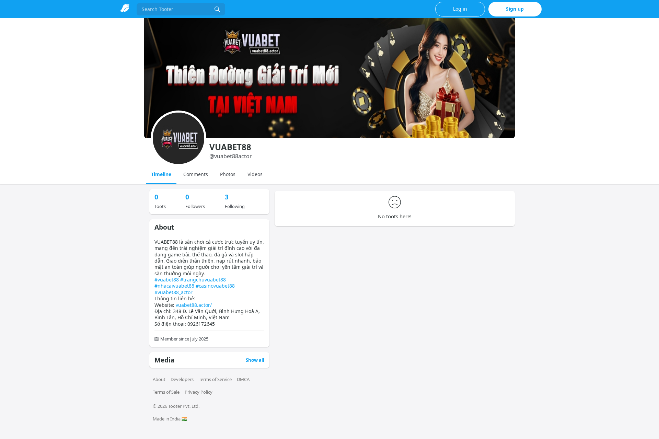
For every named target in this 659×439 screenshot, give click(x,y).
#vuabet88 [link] (166, 279)
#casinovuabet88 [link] (215, 285)
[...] (217, 9)
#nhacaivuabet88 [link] (174, 285)
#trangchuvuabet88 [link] (203, 279)
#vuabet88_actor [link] (173, 292)
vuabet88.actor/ (194, 305)
